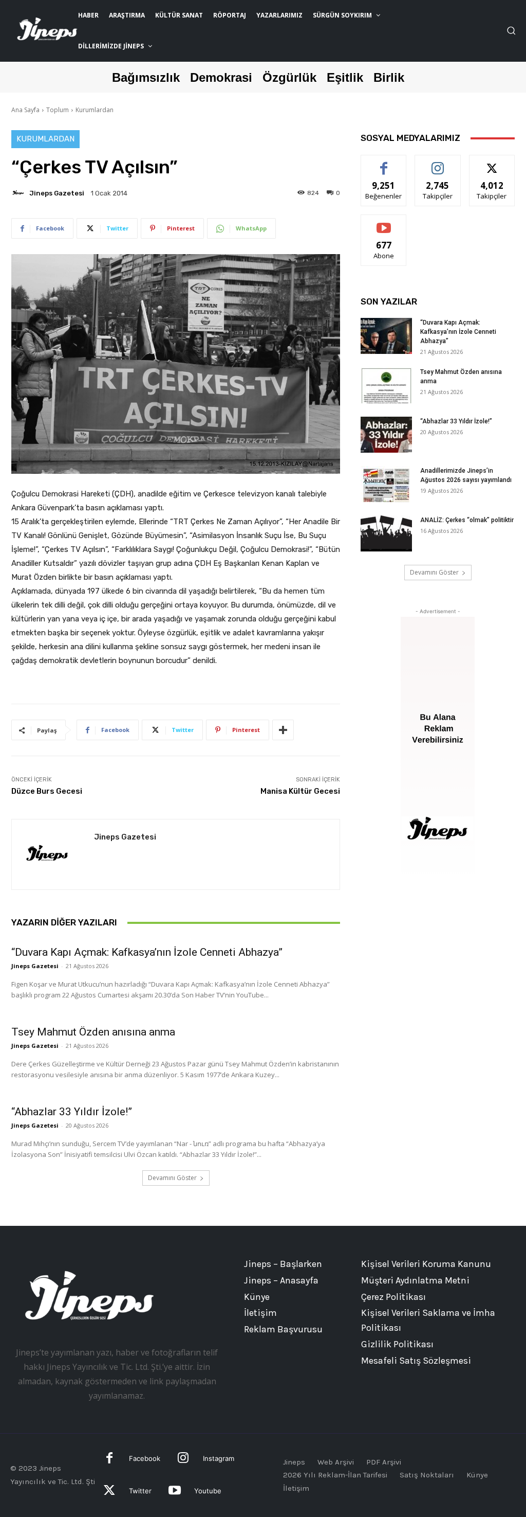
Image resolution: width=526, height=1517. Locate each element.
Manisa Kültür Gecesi (300, 791)
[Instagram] (183, 1459)
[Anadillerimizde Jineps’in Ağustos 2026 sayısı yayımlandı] (386, 484)
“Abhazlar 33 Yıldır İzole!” (71, 1111)
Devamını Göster (172, 1177)
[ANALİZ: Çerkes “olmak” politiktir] (386, 533)
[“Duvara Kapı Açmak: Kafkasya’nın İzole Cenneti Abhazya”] (386, 336)
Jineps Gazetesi (56, 193)
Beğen (383, 163)
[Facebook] (109, 1459)
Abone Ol (384, 222)
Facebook (144, 1458)
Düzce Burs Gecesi (46, 791)
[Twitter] (109, 1491)
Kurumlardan (95, 109)
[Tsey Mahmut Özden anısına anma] (386, 385)
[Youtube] (174, 1491)
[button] (511, 30)
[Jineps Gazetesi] (19, 193)
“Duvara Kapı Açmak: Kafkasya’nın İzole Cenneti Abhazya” (147, 952)
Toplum (57, 109)
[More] (283, 730)
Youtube (207, 1491)
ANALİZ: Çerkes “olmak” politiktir (467, 520)
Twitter (140, 1491)
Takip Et (438, 163)
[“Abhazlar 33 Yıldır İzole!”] (386, 435)
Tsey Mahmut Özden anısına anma (93, 1032)
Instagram (218, 1458)
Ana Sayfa (25, 109)
